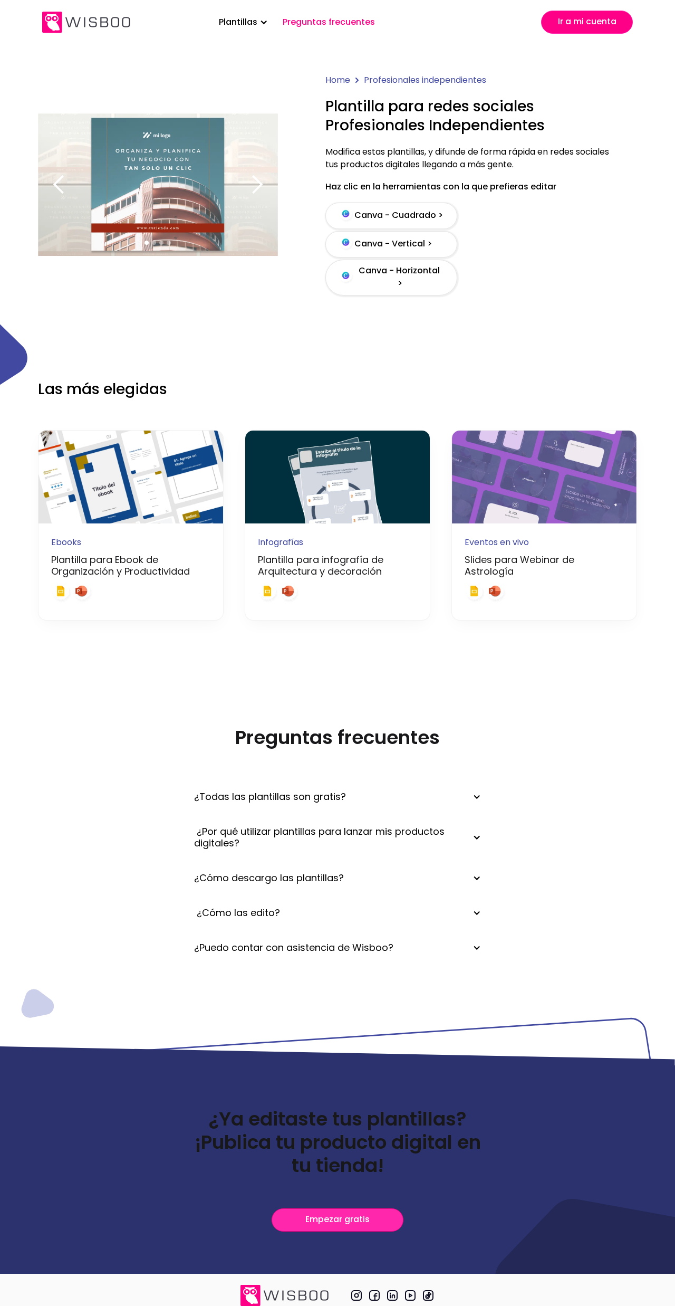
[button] (243, 22)
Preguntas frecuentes (329, 22)
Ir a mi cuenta (587, 21)
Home (337, 80)
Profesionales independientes (425, 80)
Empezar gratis (337, 1219)
